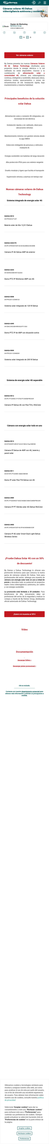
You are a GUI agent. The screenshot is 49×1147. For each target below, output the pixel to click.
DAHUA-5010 (9, 216)
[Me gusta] (27, 37)
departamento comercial (31, 691)
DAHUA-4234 (9, 270)
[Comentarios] (21, 37)
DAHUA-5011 (9, 471)
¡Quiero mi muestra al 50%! (24, 614)
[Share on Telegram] (34, 32)
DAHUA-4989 (9, 498)
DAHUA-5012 (9, 396)
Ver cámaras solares (24, 55)
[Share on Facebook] (4, 32)
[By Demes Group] (10, 2)
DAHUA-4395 (9, 323)
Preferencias (24, 1138)
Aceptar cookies (24, 1128)
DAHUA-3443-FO (10, 243)
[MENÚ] (45, 2)
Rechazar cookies (24, 1133)
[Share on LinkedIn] (14, 32)
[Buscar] (39, 2)
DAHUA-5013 (9, 441)
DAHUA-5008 (9, 297)
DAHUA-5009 (9, 350)
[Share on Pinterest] (24, 32)
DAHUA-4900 (9, 525)
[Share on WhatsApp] (44, 32)
